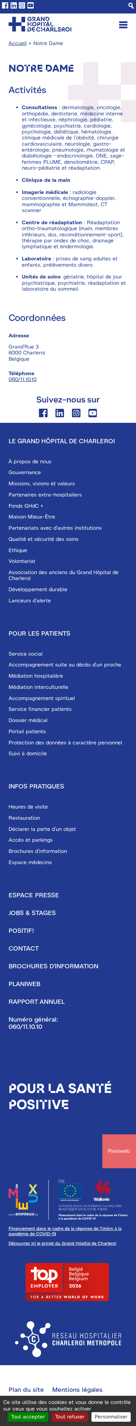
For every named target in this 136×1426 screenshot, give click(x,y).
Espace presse (34, 895)
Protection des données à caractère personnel (65, 742)
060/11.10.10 (23, 379)
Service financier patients (40, 709)
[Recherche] (131, 6)
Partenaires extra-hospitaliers (45, 495)
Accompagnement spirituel (42, 698)
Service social (26, 654)
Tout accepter (28, 1417)
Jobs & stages (32, 913)
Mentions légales (77, 1390)
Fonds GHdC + (26, 506)
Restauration (24, 818)
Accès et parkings (31, 840)
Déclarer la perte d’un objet (42, 829)
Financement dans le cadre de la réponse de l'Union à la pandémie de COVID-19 (65, 1231)
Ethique (18, 550)
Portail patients (27, 731)
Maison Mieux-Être (32, 517)
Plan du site (26, 1390)
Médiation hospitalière (36, 676)
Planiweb (24, 984)
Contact (24, 949)
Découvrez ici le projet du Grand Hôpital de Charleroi (62, 1243)
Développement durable (38, 589)
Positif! (21, 931)
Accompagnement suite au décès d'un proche (65, 665)
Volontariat (22, 561)
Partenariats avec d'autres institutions (55, 528)
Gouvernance (25, 472)
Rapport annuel (37, 1002)
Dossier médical (28, 720)
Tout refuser (70, 1417)
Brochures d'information (38, 851)
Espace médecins (30, 862)
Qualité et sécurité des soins (44, 539)
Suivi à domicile (28, 753)
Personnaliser (111, 1417)
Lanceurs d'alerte (30, 600)
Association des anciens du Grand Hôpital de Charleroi (64, 575)
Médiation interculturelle (38, 687)
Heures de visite (28, 807)
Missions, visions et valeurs (42, 483)
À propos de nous (30, 461)
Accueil (18, 43)
